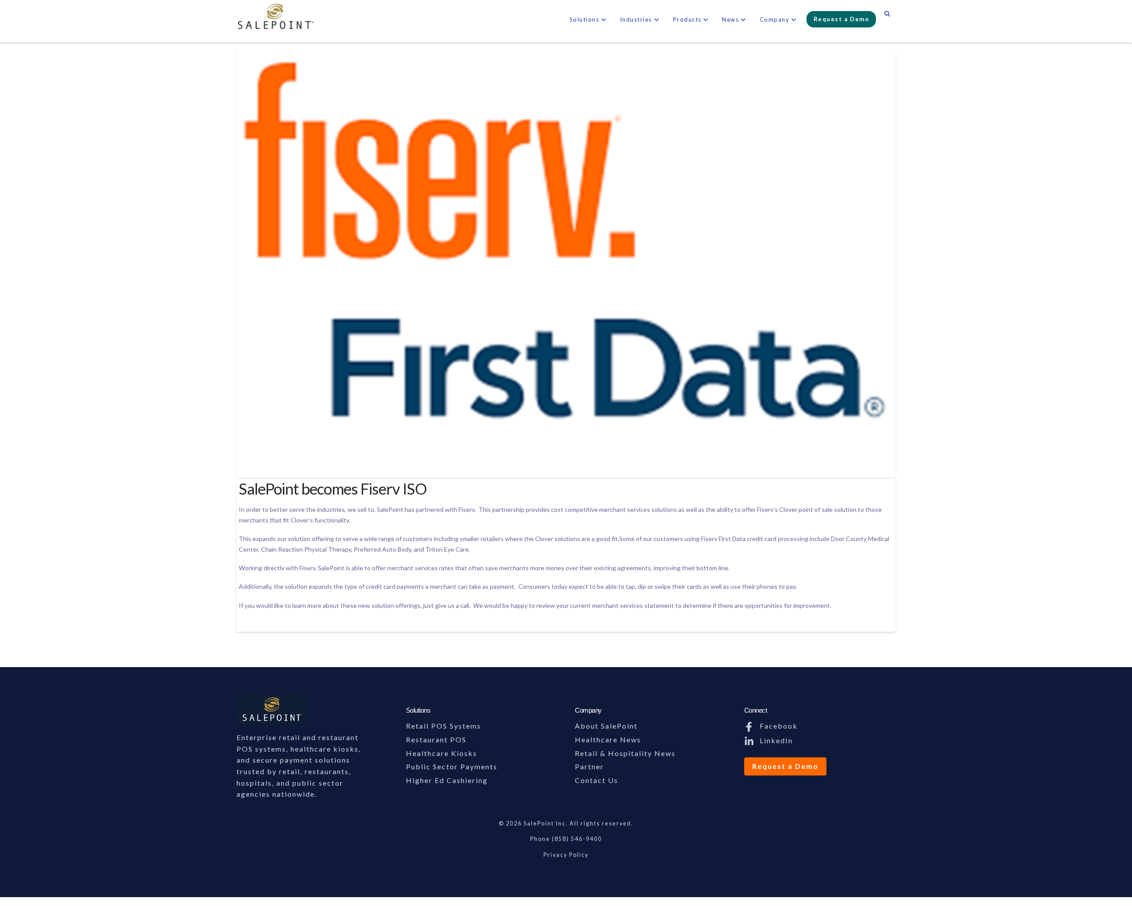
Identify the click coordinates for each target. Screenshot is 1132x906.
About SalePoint (606, 726)
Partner (589, 766)
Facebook (777, 726)
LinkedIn (775, 740)
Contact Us (596, 780)
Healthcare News (608, 739)
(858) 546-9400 (577, 839)
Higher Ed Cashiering (447, 780)
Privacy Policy (566, 855)
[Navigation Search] (887, 15)
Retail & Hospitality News (625, 753)
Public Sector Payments (451, 766)
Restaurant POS (436, 739)
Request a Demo (785, 766)
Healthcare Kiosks (441, 753)
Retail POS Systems (443, 726)
